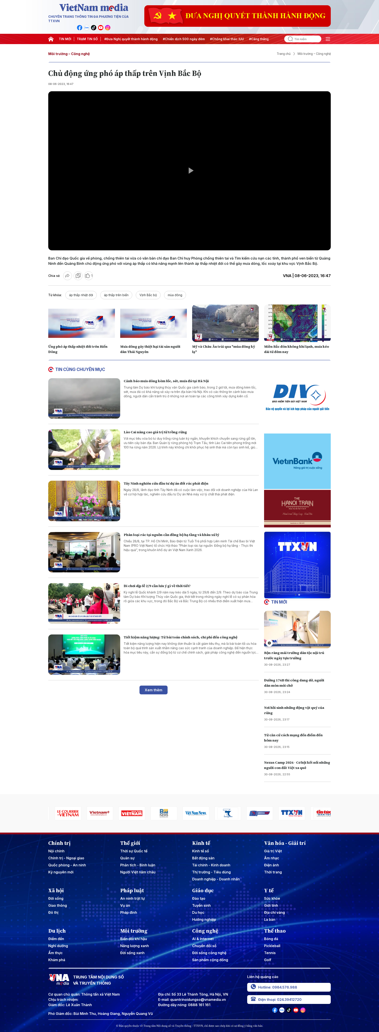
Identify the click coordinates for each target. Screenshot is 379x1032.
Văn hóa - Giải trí (285, 843)
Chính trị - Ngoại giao (66, 858)
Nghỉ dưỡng (58, 946)
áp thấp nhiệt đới (81, 295)
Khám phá (56, 960)
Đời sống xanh (132, 953)
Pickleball (272, 946)
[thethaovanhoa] (317, 813)
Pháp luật (132, 890)
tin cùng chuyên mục (80, 369)
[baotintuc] (285, 813)
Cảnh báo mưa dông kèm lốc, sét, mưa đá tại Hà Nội (166, 380)
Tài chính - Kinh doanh (211, 865)
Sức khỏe (272, 898)
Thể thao (275, 930)
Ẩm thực (55, 953)
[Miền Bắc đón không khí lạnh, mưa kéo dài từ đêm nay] (297, 323)
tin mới (279, 602)
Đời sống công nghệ (209, 953)
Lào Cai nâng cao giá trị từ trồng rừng (155, 432)
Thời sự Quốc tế (133, 851)
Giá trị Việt (273, 851)
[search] (288, 39)
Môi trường (133, 930)
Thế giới (130, 843)
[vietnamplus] (61, 813)
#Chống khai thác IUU (202, 39)
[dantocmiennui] (189, 813)
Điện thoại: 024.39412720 (280, 999)
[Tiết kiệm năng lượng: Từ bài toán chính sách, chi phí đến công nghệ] (84, 654)
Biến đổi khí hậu (133, 939)
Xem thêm (153, 690)
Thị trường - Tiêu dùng (211, 872)
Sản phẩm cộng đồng (210, 960)
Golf (267, 960)
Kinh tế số (200, 851)
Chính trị (59, 843)
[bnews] (125, 813)
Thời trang (273, 872)
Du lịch (57, 930)
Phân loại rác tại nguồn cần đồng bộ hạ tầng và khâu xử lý (171, 534)
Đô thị (53, 912)
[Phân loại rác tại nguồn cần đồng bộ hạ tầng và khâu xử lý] (84, 552)
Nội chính (56, 851)
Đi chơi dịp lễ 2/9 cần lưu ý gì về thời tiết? (157, 585)
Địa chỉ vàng (274, 912)
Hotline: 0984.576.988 (277, 987)
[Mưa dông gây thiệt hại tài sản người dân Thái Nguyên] (153, 323)
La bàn (269, 919)
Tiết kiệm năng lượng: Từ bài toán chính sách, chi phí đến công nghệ (181, 637)
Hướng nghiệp (204, 919)
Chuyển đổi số (204, 946)
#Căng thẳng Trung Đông (243, 39)
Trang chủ (284, 54)
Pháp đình (128, 912)
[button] (296, 595)
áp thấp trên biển (116, 295)
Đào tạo (198, 898)
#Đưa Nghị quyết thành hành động (106, 39)
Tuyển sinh (201, 905)
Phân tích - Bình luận (137, 865)
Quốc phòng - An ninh (67, 865)
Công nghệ (205, 930)
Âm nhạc (271, 858)
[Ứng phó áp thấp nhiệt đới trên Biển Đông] (81, 323)
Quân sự (127, 858)
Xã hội (56, 890)
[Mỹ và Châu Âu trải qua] (225, 323)
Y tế (269, 890)
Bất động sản (203, 858)
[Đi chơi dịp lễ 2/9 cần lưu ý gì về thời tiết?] (84, 603)
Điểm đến (56, 939)
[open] (328, 39)
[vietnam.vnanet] (93, 813)
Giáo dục (203, 890)
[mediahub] (221, 813)
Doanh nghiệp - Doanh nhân (216, 879)
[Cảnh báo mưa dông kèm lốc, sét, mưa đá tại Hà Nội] (84, 398)
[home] (51, 39)
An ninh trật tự (132, 898)
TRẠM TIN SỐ (87, 39)
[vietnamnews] (157, 813)
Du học (198, 912)
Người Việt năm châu (138, 872)
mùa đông (175, 295)
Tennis (270, 953)
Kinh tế (201, 843)
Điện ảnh (271, 865)
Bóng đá (271, 939)
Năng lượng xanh (134, 946)
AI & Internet (203, 939)
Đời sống (55, 898)
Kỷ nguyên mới (60, 872)
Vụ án (125, 905)
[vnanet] (253, 813)
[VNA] (79, 27)
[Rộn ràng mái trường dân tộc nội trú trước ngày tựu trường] (297, 629)
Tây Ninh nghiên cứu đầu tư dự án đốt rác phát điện (166, 483)
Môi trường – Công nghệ (69, 54)
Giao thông (57, 905)
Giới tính (271, 905)
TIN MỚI (65, 39)
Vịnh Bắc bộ (148, 295)
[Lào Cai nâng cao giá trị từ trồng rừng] (84, 449)
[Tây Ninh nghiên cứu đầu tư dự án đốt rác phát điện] (84, 501)
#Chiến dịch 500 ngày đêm (159, 39)
